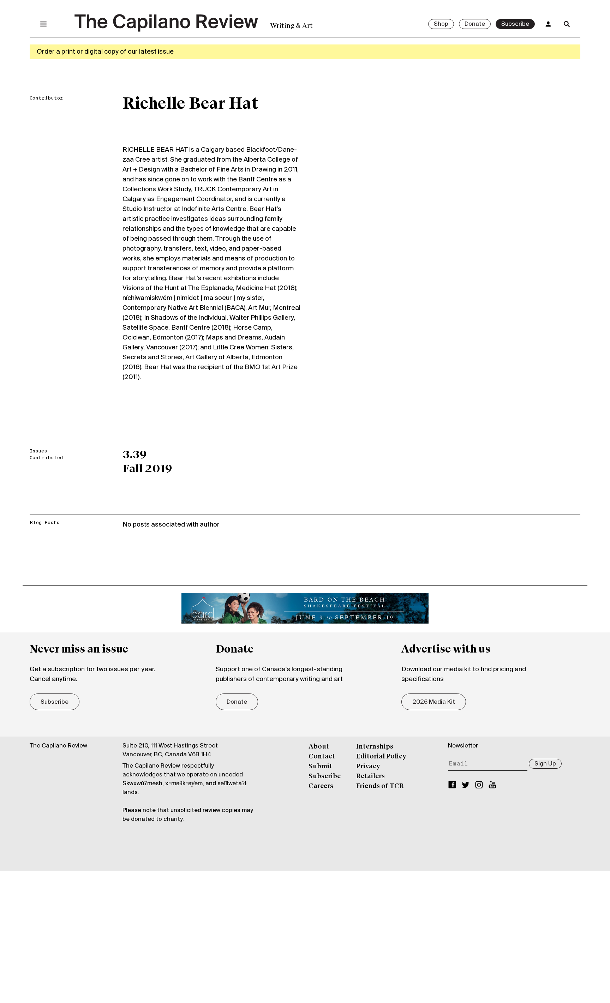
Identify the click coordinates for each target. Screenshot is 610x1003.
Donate (475, 24)
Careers (321, 786)
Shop (441, 24)
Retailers (370, 776)
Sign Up (545, 764)
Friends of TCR (380, 786)
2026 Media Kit (433, 702)
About (319, 746)
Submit (320, 766)
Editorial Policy (381, 756)
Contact (322, 756)
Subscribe (515, 24)
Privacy (368, 766)
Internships (374, 746)
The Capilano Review (58, 746)
